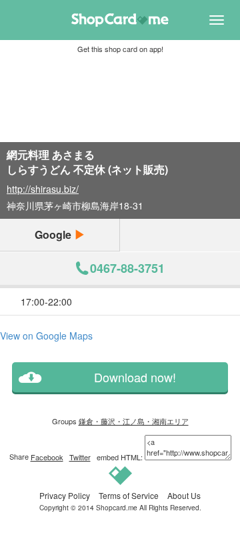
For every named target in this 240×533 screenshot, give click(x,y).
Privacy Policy (64, 495)
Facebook (47, 457)
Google (54, 234)
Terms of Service (129, 495)
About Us (184, 495)
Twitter (80, 457)
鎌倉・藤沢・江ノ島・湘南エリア (134, 421)
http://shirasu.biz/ (43, 188)
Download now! (135, 377)
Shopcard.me (116, 507)
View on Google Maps (46, 335)
